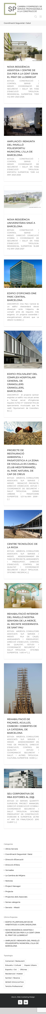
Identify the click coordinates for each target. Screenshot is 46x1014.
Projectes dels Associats (16, 897)
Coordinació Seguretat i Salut (18, 854)
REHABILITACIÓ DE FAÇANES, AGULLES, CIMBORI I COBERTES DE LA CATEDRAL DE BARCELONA (22, 726)
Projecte (9, 891)
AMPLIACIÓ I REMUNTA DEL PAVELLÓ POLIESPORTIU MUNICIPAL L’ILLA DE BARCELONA (21, 148)
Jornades (9, 870)
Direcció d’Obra (12, 865)
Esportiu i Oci (11, 969)
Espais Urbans (30, 965)
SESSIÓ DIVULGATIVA (14, 982)
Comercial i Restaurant (15, 961)
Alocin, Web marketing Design (23, 997)
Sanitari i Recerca (12, 978)
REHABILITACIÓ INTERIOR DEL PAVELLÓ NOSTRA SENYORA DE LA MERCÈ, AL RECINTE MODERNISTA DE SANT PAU (22, 620)
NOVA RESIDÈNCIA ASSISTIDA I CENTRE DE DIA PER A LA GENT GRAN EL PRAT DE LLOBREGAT (22, 932)
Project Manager (13, 886)
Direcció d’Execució (14, 859)
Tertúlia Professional (14, 986)
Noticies (9, 881)
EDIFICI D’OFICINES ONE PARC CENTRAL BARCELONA (21, 297)
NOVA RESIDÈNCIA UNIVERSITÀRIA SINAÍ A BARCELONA (21, 223)
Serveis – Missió (12, 907)
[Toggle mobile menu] (40, 16)
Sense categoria (12, 902)
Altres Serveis (11, 849)
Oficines (23, 969)
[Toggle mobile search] (35, 16)
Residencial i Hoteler (14, 974)
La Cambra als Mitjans (15, 875)
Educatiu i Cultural (13, 965)
